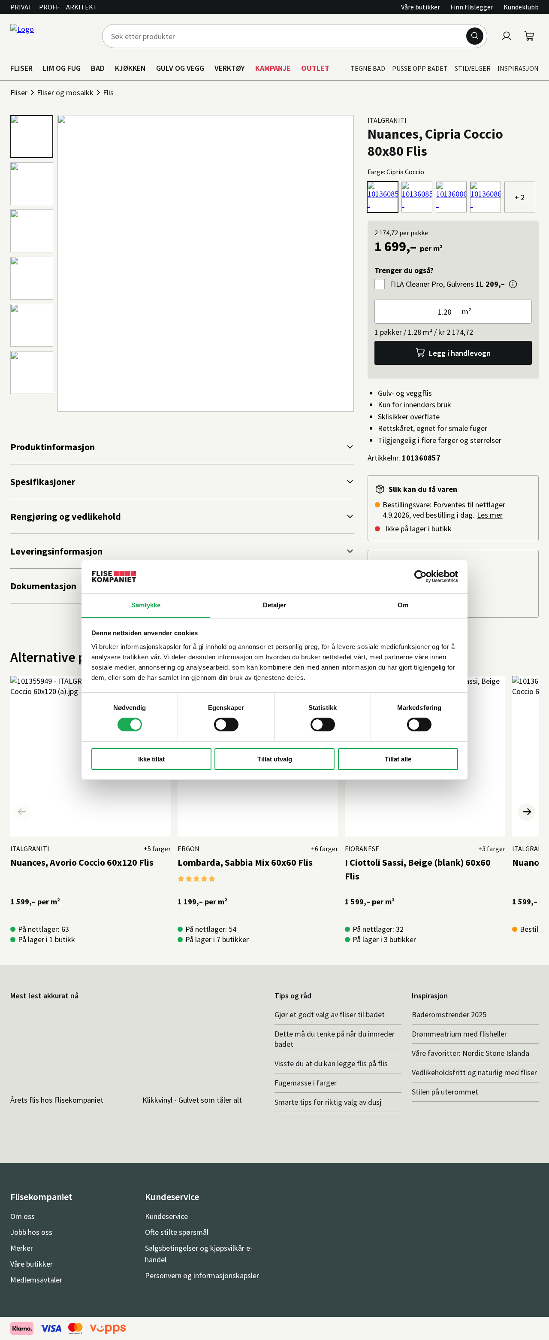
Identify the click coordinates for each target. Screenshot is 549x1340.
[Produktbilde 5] (31, 325)
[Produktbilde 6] (31, 372)
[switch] (226, 724)
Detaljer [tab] (275, 605)
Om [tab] (403, 605)
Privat (21, 7)
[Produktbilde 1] (31, 136)
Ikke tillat (151, 759)
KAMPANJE (273, 68)
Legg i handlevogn (460, 353)
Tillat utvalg (274, 759)
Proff (49, 7)
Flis (108, 92)
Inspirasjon (518, 68)
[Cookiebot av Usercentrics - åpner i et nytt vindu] (420, 576)
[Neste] (526, 812)
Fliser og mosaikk (65, 92)
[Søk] (474, 36)
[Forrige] (22, 812)
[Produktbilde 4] (31, 278)
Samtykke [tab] (146, 605)
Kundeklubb (521, 7)
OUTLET (315, 68)
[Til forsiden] (51, 36)
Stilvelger (473, 68)
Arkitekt (81, 7)
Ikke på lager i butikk (418, 529)
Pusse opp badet (420, 68)
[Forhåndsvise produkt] (513, 284)
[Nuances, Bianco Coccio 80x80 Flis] (486, 197)
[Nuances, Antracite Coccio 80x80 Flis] (451, 197)
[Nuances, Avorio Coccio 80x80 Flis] (417, 197)
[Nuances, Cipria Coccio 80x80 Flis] (383, 197)
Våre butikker (420, 7)
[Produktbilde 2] (31, 183)
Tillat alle (398, 759)
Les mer (490, 515)
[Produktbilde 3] (31, 230)
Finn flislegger (471, 7)
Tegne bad (367, 68)
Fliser (18, 92)
